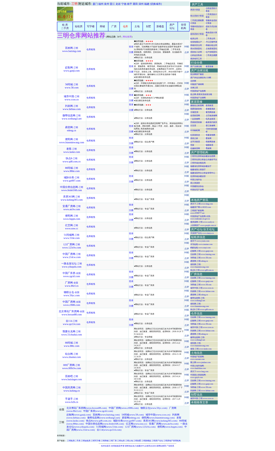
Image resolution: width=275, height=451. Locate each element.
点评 (186, 52)
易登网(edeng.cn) (131, 417)
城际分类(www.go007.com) (127, 420)
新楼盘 (160, 26)
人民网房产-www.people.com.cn (203, 225)
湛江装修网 (210, 125)
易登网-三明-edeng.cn (199, 261)
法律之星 (194, 88)
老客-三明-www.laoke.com (201, 349)
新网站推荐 (161, 446)
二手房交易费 (211, 55)
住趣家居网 (195, 148)
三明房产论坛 (157, 441)
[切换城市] (156, 4)
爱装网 (208, 138)
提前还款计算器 (197, 34)
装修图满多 (210, 109)
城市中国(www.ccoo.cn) (158, 414)
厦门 (95, 4)
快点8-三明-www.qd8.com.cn (202, 270)
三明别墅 (137, 441)
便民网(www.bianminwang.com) (158, 417)
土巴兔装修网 (211, 115)
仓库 (125, 26)
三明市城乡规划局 (198, 163)
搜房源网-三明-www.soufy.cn (202, 222)
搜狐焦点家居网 (197, 105)
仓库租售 (90, 49)
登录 (131, 47)
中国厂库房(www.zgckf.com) (98, 411)
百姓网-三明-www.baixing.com (202, 254)
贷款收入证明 (196, 52)
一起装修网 (195, 119)
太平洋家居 (195, 142)
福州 (100, 4)
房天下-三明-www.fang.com (201, 204)
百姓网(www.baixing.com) (106, 414)
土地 (137, 26)
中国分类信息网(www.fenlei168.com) (105, 423)
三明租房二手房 (73, 441)
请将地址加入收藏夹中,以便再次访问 (140, 446)
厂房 (113, 26)
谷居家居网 (195, 115)
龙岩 (118, 4)
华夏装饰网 (210, 135)
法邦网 (193, 81)
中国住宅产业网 (197, 190)
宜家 (192, 145)
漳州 (141, 4)
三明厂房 (113, 441)
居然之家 (194, 138)
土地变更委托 (211, 48)
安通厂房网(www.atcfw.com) (163, 423)
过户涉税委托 (211, 52)
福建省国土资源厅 (198, 169)
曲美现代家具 (211, 122)
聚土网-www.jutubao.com (200, 362)
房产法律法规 (196, 66)
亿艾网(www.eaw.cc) (136, 423)
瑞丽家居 (209, 145)
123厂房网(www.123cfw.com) (140, 427)
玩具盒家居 (210, 119)
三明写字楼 (95, 441)
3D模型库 (194, 112)
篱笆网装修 (210, 112)
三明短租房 (85, 441)
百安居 (193, 125)
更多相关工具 (196, 59)
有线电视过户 (196, 42)
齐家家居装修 (196, 122)
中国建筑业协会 (197, 186)
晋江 (112, 4)
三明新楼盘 (146, 441)
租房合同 (194, 38)
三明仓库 (121, 441)
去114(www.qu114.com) (109, 430)
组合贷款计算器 (197, 16)
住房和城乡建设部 (198, 176)
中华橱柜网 (195, 130)
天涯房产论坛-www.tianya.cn (202, 233)
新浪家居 (209, 105)
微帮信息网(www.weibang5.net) (103, 417)
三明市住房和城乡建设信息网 (202, 156)
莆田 (135, 4)
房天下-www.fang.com (199, 371)
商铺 (102, 26)
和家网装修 (210, 142)
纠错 (186, 46)
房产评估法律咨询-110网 (200, 77)
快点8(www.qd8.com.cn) (98, 420)
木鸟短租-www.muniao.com (201, 244)
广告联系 (170, 446)
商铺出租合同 (211, 45)
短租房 (78, 26)
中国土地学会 (196, 179)
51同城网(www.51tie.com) (109, 427)
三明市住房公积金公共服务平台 (203, 159)
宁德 (123, 4)
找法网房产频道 (197, 74)
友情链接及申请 (117, 446)
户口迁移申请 (211, 42)
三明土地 (129, 441)
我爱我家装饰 (196, 109)
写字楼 (91, 26)
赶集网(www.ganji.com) (79, 414)
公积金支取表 (196, 55)
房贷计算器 (195, 10)
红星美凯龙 (195, 135)
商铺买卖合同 (196, 45)
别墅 (148, 26)
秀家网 (208, 148)
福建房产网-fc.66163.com (200, 207)
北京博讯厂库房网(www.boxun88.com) (87, 408)
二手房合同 (210, 38)
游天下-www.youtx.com (199, 241)
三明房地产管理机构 (172, 441)
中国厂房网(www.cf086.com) (124, 408)
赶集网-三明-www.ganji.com (201, 251)
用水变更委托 (196, 48)
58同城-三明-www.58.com (200, 258)
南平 (129, 4)
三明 (74, 3)
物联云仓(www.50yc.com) (154, 408)
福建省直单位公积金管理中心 (202, 173)
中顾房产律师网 (197, 84)
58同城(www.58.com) (133, 414)
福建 (146, 4)
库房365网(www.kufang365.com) (160, 420)
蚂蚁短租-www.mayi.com (200, 248)
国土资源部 (195, 183)
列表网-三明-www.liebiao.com (202, 291)
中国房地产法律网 (198, 98)
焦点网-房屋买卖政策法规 (201, 94)
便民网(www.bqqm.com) (170, 427)
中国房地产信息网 (198, 91)
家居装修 (209, 66)
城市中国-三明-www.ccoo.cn (201, 288)
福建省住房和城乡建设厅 (200, 166)
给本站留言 (106, 446)
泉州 (106, 4)
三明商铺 (105, 441)
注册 (131, 52)
